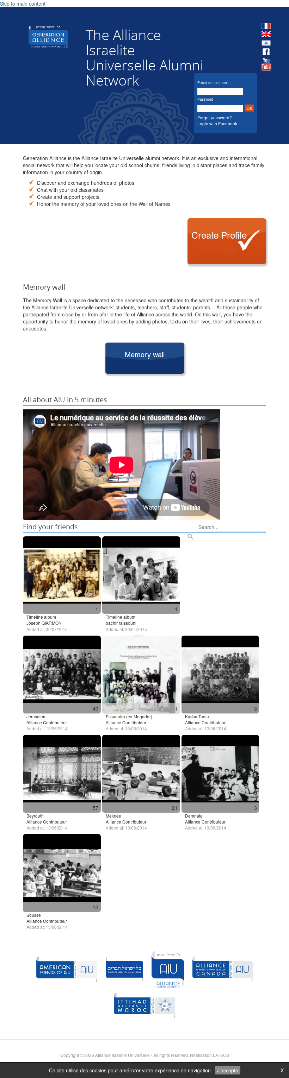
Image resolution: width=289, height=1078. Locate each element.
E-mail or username (213, 82)
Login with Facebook (217, 123)
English (266, 34)
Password (205, 99)
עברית (266, 43)
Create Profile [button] (219, 234)
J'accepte (227, 1070)
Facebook (266, 51)
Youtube (266, 64)
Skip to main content (22, 3)
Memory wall (145, 354)
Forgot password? (214, 117)
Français (266, 26)
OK (249, 108)
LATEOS (221, 1055)
